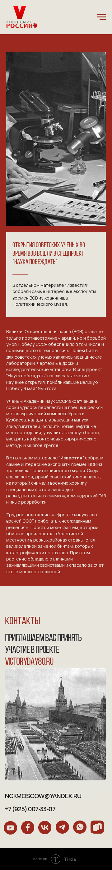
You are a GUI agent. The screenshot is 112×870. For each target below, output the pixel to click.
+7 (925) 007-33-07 (30, 808)
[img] (10, 828)
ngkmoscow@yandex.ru (43, 795)
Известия (71, 458)
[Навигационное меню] (101, 17)
